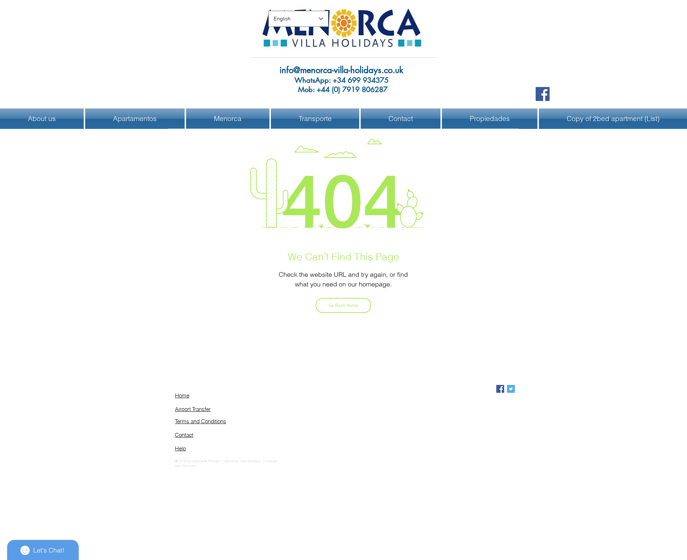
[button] (227, 118)
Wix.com (189, 465)
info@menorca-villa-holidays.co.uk (341, 70)
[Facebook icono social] (500, 389)
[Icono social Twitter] (511, 389)
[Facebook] (543, 94)
